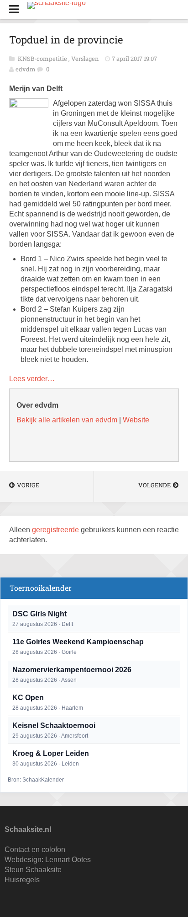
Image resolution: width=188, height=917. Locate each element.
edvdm (26, 69)
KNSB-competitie (43, 58)
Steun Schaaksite (33, 870)
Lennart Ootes (68, 859)
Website (136, 420)
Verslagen (85, 58)
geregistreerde (56, 530)
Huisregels (22, 880)
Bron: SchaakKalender (36, 780)
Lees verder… (32, 379)
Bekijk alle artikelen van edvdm (66, 420)
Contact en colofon (35, 849)
